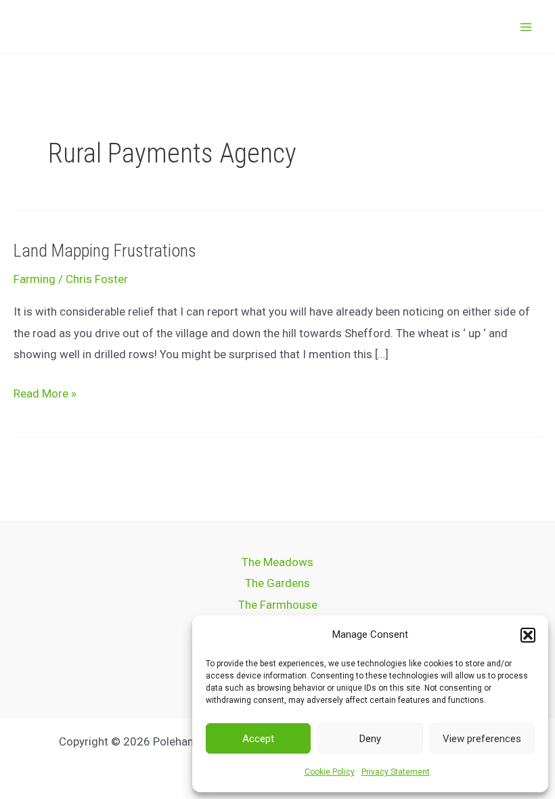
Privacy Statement (395, 772)
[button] (528, 635)
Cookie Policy (330, 772)
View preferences (482, 739)
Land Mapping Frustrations (105, 250)
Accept (258, 739)
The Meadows (277, 562)
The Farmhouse (277, 604)
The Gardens (277, 583)
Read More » (45, 391)
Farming (35, 279)
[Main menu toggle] (526, 27)
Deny (370, 739)
